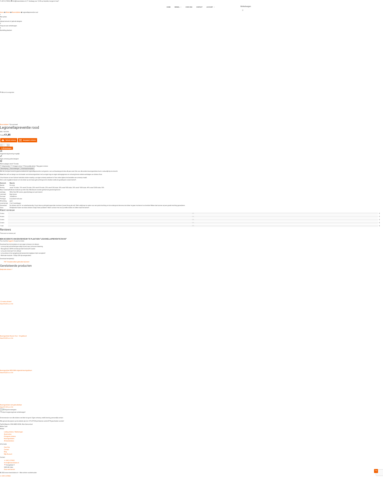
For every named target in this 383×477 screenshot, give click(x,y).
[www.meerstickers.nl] (148, 6)
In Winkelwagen (6, 148)
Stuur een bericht (9, 469)
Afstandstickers (9, 441)
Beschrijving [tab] (4, 168)
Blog (5, 452)
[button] (191, 62)
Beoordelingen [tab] (14, 168)
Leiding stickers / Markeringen (13, 432)
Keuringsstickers (9, 438)
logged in (11, 241)
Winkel (8, 12)
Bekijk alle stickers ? (6, 269)
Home (2, 12)
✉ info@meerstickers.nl (11, 463)
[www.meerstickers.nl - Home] (13, 415)
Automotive (7, 434)
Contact (6, 449)
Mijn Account (8, 454)
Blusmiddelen (16, 12)
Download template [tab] (27, 168)
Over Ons (7, 447)
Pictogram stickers (10, 436)
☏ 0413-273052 (9, 460)
